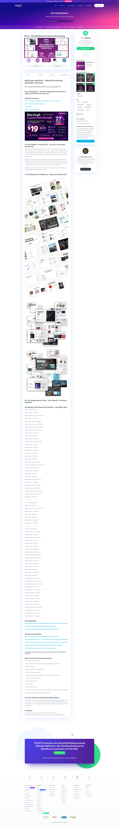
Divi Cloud (39, 793)
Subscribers (65, 779)
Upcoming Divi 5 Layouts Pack (32, 109)
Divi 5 (38, 789)
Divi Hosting (39, 802)
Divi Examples (76, 791)
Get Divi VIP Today (85, 169)
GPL (77, 116)
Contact (80, 5)
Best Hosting (63, 802)
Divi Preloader (28, 106)
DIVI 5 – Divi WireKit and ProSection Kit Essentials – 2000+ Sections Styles (42, 101)
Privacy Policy (88, 795)
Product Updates (64, 789)
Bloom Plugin (39, 808)
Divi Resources (64, 791)
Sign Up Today (59, 752)
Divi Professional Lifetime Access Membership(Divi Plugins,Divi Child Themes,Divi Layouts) (46, 623)
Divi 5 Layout (85, 102)
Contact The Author (85, 141)
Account (88, 5)
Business (63, 793)
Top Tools (63, 800)
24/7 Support (51, 791)
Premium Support (28, 810)
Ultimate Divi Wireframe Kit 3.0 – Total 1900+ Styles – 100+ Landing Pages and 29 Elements (46, 639)
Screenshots (58, 65)
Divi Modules (27, 789)
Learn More (68, 1)
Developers (27, 808)
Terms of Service (89, 793)
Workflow (27, 798)
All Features (27, 787)
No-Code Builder (28, 795)
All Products (71, 5)
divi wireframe (81, 110)
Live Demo (35, 65)
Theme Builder (27, 802)
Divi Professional (90, 62)
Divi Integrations (76, 793)
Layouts (65, 27)
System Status (51, 795)
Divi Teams (39, 798)
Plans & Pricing (40, 812)
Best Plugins (63, 798)
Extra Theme (39, 806)
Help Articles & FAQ (53, 789)
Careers (87, 789)
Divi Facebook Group (77, 789)
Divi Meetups (76, 787)
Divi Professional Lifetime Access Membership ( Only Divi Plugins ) (40, 626)
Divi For (62, 5)
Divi (56, 5)
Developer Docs (52, 793)
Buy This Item (85, 48)
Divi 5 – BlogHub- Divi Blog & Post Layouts (35, 103)
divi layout (80, 107)
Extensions (58, 27)
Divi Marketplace (40, 791)
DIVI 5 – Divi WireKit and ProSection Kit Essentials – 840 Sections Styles (42, 636)
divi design (88, 104)
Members (41, 779)
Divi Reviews (75, 795)
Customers (80, 27)
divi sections (87, 107)
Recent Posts (63, 787)
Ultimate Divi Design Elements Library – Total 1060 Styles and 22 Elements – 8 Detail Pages (46, 642)
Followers (30, 779)
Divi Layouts (80, 96)
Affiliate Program (76, 798)
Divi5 (88, 110)
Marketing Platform (28, 804)
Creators (72, 27)
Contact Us (88, 791)
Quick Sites (27, 793)
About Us (87, 787)
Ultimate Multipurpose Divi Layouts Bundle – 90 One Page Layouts (40, 648)
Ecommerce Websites (29, 800)
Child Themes (49, 27)
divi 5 (79, 102)
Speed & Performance (29, 806)
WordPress (63, 795)
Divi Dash (39, 804)
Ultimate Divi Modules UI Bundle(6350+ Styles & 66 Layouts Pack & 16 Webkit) (43, 645)
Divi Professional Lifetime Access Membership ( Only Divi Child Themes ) (42, 629)
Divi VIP (38, 800)
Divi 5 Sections (80, 104)
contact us (60, 702)
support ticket (79, 137)
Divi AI (38, 795)
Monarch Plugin (40, 810)
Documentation (52, 787)
